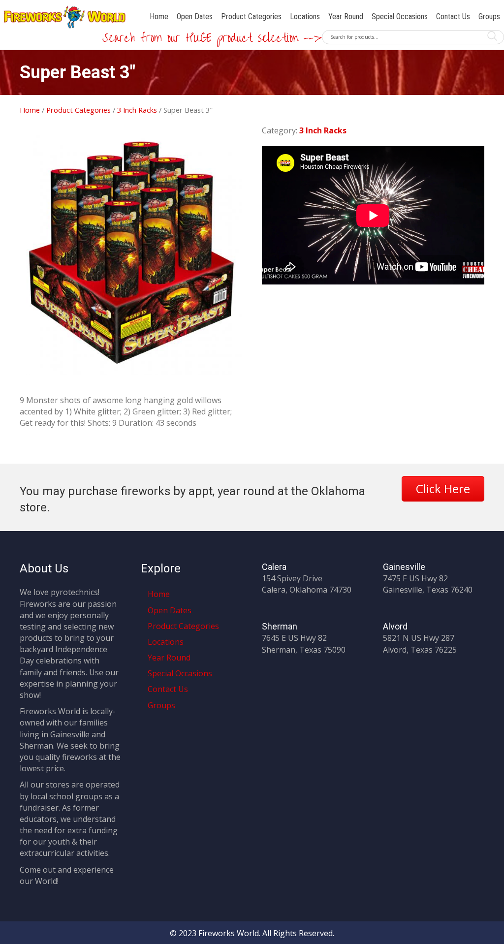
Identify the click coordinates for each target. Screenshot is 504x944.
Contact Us (453, 16)
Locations (305, 16)
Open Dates (195, 16)
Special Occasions (400, 16)
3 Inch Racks (137, 110)
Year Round (345, 16)
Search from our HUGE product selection (224, 38)
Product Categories (251, 16)
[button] (443, 489)
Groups (489, 16)
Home (159, 16)
